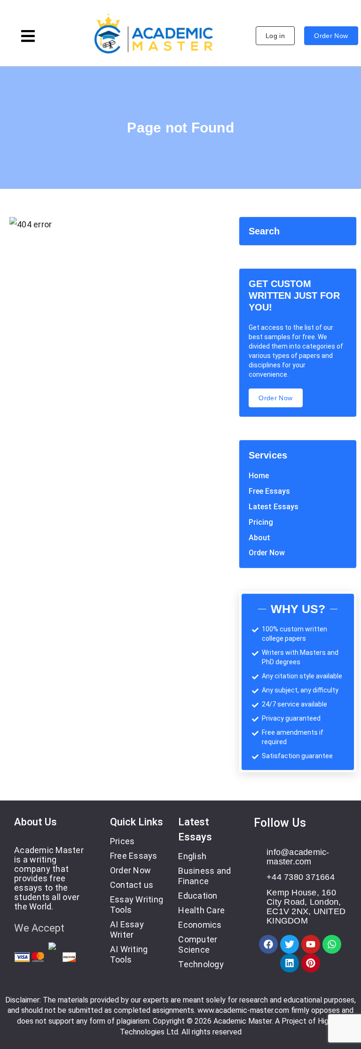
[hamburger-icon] (28, 37)
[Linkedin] (289, 963)
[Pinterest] (310, 963)
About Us (35, 822)
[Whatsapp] (331, 944)
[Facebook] (268, 944)
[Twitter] (289, 944)
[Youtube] (310, 944)
